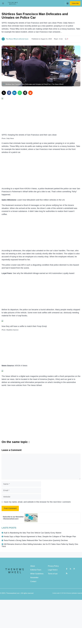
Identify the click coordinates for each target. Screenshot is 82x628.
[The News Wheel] (13, 3)
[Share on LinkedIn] (14, 93)
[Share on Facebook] (9, 93)
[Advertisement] (41, 117)
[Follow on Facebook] (66, 569)
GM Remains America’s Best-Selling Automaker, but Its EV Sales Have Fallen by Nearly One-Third (40, 545)
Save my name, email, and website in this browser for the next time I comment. (37, 502)
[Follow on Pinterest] (74, 569)
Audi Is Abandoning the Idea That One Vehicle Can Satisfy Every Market (32, 533)
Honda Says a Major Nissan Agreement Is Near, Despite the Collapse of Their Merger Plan (40, 537)
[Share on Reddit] (30, 93)
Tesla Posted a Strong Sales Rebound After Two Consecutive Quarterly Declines (36, 540)
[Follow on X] (70, 569)
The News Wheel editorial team (17, 39)
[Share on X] (4, 93)
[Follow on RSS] (66, 573)
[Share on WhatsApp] (20, 93)
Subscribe (75, 3)
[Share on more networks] (25, 93)
